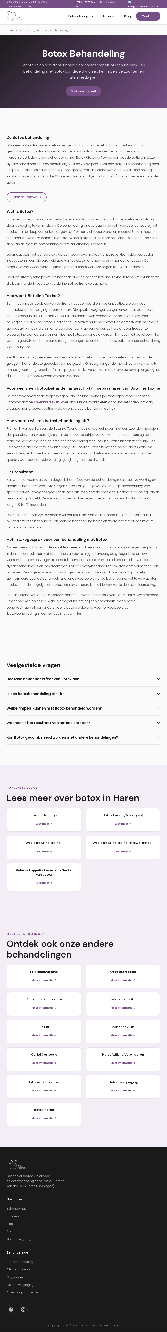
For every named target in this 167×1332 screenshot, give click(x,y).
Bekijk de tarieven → (26, 197)
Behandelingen (79, 16)
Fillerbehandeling (19, 1269)
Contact (148, 16)
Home (11, 30)
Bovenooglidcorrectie (22, 1292)
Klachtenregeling (19, 1239)
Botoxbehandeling (20, 1262)
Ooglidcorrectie (18, 1277)
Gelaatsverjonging (20, 1285)
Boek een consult (83, 91)
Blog (127, 16)
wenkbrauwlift (48, 402)
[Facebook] (11, 1309)
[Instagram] (23, 1309)
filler (77, 613)
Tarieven (109, 16)
